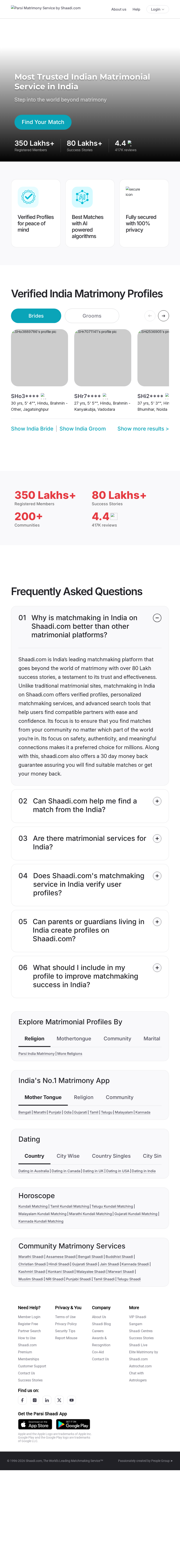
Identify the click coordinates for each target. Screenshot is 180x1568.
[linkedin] (47, 1400)
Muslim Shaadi (30, 1279)
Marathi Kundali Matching (90, 1214)
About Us (99, 1317)
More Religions (69, 1053)
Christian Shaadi (32, 1264)
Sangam (135, 1324)
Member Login (29, 1317)
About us (118, 9)
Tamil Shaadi (104, 1279)
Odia (68, 1112)
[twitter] (59, 1400)
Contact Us (26, 1373)
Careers (98, 1331)
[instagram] (34, 1400)
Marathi (40, 1112)
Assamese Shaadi (61, 1256)
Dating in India (144, 1171)
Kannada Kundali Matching (40, 1221)
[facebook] (22, 1400)
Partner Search (29, 1331)
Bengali (24, 1112)
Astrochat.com (140, 1366)
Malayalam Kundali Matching (42, 1214)
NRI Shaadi (55, 1279)
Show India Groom (82, 428)
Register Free (28, 1324)
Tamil (94, 1112)
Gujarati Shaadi (84, 1264)
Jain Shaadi (109, 1264)
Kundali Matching (33, 1206)
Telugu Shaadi (129, 1279)
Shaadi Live (138, 1345)
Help (136, 9)
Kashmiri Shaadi (31, 1271)
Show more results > (143, 428)
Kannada (142, 1112)
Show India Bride (32, 428)
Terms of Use (65, 1317)
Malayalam (124, 1112)
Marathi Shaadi (30, 1256)
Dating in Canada (66, 1171)
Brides (36, 316)
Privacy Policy (66, 1324)
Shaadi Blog (101, 1324)
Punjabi (55, 1112)
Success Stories (30, 1380)
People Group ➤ (162, 1461)
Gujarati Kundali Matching (135, 1214)
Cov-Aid (98, 1352)
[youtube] (71, 1400)
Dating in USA (117, 1171)
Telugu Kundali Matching (112, 1206)
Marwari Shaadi (121, 1271)
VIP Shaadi (137, 1317)
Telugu (106, 1112)
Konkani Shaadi (61, 1271)
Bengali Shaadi (90, 1256)
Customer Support (32, 1366)
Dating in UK (93, 1171)
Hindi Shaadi (59, 1264)
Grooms (92, 316)
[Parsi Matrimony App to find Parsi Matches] (35, 1424)
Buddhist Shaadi (119, 1256)
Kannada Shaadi (135, 1264)
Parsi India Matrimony (36, 1053)
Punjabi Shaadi (78, 1279)
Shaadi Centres (141, 1331)
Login (155, 9)
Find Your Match (43, 122)
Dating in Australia (33, 1171)
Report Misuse (66, 1338)
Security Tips (65, 1331)
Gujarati (80, 1112)
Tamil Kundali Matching (69, 1206)
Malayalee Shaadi (91, 1271)
